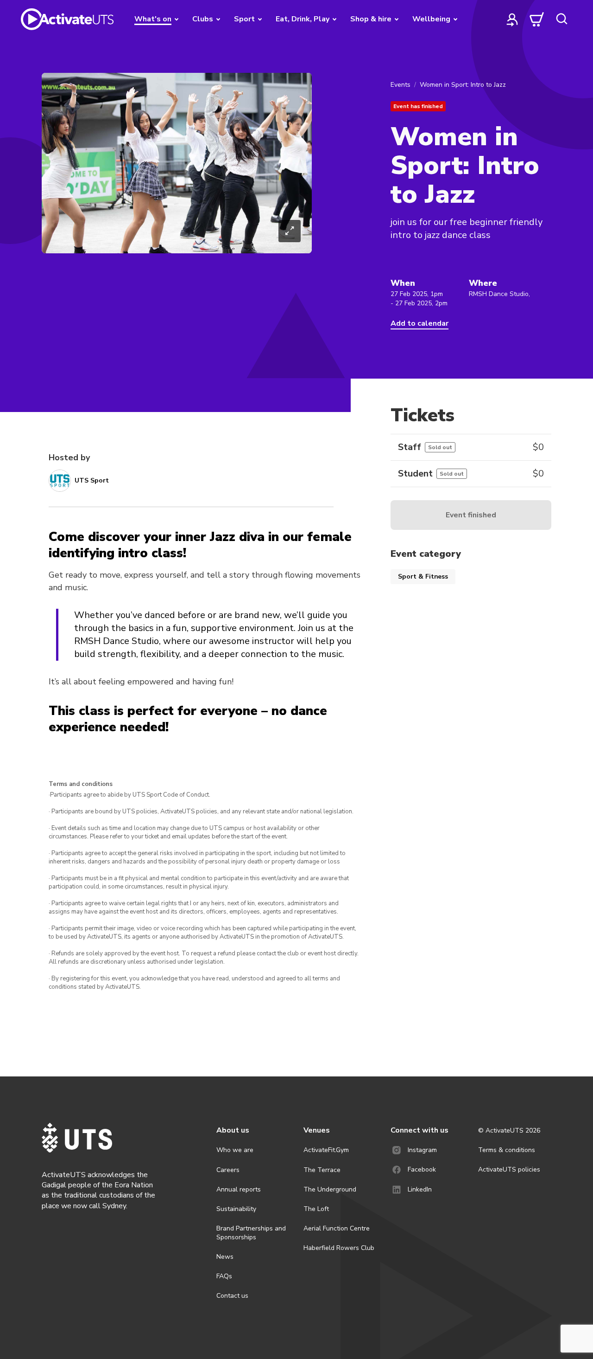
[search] (561, 19)
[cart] (537, 19)
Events (400, 84)
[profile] (512, 19)
